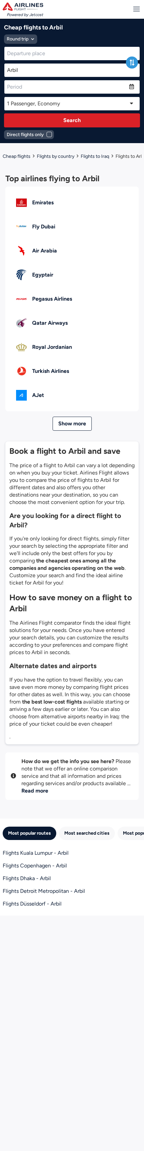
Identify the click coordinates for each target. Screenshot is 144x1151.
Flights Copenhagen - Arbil (35, 865)
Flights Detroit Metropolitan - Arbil (44, 891)
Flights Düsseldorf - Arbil (32, 904)
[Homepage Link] (23, 6)
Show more (72, 423)
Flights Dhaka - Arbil (27, 878)
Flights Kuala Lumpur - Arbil (36, 853)
